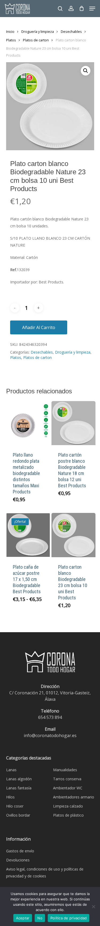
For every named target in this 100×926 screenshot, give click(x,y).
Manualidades (65, 769)
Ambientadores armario (73, 797)
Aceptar (23, 918)
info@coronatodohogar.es (50, 735)
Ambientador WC (67, 787)
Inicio (10, 31)
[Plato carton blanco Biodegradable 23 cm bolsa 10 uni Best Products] (73, 535)
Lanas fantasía (18, 787)
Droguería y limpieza (37, 31)
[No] (93, 906)
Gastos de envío (20, 850)
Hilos (10, 797)
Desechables (71, 31)
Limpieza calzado (68, 806)
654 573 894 (50, 717)
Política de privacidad (68, 918)
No (39, 918)
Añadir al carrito (38, 327)
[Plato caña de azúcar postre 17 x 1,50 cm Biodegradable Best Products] (28, 535)
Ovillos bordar (18, 815)
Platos (11, 40)
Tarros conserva (67, 778)
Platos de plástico (68, 815)
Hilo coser (14, 806)
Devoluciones (18, 859)
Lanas (11, 769)
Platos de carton (36, 40)
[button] (92, 8)
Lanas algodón (19, 778)
